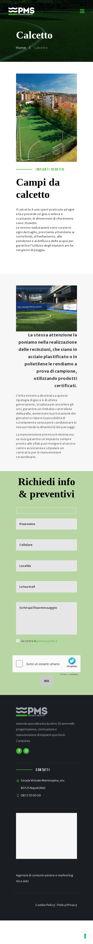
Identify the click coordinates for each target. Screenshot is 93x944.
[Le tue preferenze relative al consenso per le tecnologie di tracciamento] (85, 936)
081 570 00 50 (31, 795)
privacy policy (47, 641)
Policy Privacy (67, 905)
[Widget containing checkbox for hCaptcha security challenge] (46, 666)
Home (21, 48)
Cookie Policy (45, 905)
